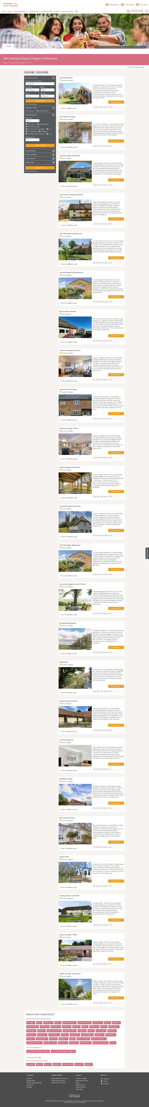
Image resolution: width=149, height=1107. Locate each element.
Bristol (57, 1022)
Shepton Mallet (86, 1035)
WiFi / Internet (31, 124)
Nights (42, 87)
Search (9, 11)
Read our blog (31, 1080)
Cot (49, 129)
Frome (103, 1027)
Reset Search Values (31, 104)
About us (29, 1078)
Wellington (62, 1039)
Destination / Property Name (34, 81)
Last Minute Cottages (137, 10)
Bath (38, 1022)
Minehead (111, 1031)
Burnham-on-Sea (83, 1022)
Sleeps (27, 93)
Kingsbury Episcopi (53, 1031)
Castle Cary (97, 1022)
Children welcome (44, 124)
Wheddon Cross (49, 1043)
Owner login (79, 1089)
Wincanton (62, 1043)
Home (3, 11)
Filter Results (147, 552)
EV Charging (43, 131)
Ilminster (40, 1031)
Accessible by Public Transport (36, 134)
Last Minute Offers (46, 11)
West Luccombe (83, 1039)
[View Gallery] (75, 97)
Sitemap (29, 1087)
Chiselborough (31, 1027)
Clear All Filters (41, 72)
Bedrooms (43, 93)
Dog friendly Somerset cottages (37, 1051)
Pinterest (106, 1084)
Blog (76, 11)
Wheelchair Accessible (33, 126)
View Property (115, 102)
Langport (81, 1031)
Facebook (106, 1079)
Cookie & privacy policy (58, 1080)
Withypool (73, 1043)
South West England (41, 1060)
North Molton (53, 1035)
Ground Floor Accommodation (36, 129)
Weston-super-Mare (33, 1043)
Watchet (52, 1039)
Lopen (90, 1031)
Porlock (64, 1035)
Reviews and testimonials (34, 1083)
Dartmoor (78, 1064)
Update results (40, 101)
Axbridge (30, 1022)
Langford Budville (69, 1031)
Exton (84, 1027)
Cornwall (30, 1064)
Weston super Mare (98, 1039)
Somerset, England (67, 80)
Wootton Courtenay (99, 1043)
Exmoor (88, 1064)
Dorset (47, 1064)
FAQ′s (77, 1083)
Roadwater (74, 1035)
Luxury (50, 134)
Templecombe (41, 1039)
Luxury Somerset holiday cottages (62, 1051)
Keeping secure (80, 1085)
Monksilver (30, 1035)
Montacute (28, 72)
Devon (39, 1064)
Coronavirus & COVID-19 (58, 1083)
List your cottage (81, 1078)
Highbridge (30, 1031)
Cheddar (115, 1022)
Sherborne (99, 1035)
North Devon (67, 1064)
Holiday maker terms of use (59, 1078)
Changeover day (30, 137)
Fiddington (93, 1027)
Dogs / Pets (29, 118)
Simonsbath (110, 1035)
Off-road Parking (32, 131)
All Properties (31, 111)
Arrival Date (29, 87)
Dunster (75, 1027)
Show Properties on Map (136, 67)
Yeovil (112, 1043)
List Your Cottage (67, 11)
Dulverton (66, 1027)
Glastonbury (113, 1027)
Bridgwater (47, 1022)
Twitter (105, 1081)
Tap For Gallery (76, 103)
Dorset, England (66, 158)
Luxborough (100, 1031)
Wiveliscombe (85, 1043)
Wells (71, 1039)
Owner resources (81, 1087)
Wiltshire (56, 1064)
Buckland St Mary (68, 1022)
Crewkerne (44, 1027)
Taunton (30, 1039)
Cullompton (55, 1027)
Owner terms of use (82, 1080)
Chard (107, 1022)
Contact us (30, 1085)
